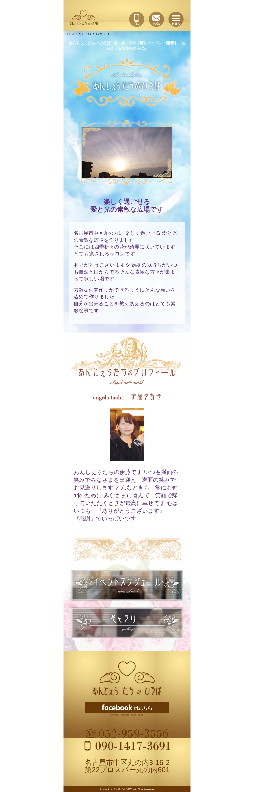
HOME (71, 34)
